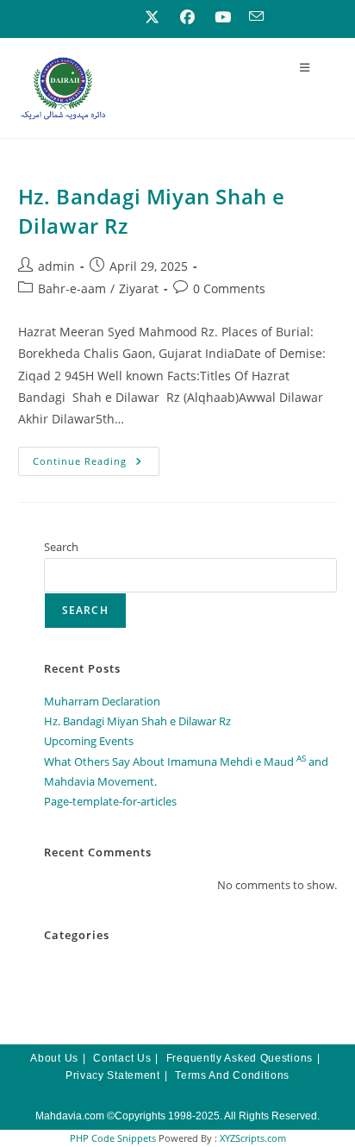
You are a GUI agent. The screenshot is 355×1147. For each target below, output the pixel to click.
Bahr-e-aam (72, 288)
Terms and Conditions (232, 1075)
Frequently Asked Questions (239, 1058)
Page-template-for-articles (110, 801)
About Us (54, 1058)
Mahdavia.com (69, 1116)
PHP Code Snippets (113, 1137)
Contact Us (122, 1058)
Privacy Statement (112, 1075)
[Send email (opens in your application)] (252, 17)
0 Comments (229, 288)
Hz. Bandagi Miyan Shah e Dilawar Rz (137, 721)
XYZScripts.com (253, 1137)
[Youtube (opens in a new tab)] (222, 17)
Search (61, 547)
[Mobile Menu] (305, 67)
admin (56, 266)
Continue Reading (96, 457)
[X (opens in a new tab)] (152, 17)
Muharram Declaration (102, 701)
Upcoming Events (89, 741)
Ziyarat (139, 288)
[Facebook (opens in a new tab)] (187, 17)
